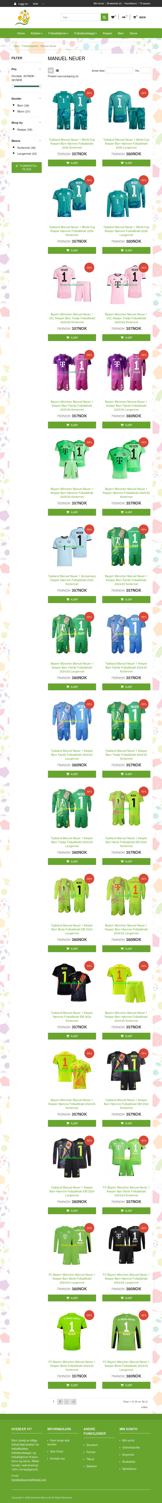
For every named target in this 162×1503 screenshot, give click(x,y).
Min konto (99, 3)
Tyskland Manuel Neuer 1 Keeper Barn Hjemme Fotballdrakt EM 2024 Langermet (72, 1191)
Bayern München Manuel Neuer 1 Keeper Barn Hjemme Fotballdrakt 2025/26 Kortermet (72, 493)
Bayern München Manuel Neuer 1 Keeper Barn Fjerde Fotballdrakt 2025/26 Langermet (126, 405)
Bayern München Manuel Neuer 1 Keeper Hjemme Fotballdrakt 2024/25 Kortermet (71, 1104)
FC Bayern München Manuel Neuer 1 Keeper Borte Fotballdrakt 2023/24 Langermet (126, 1366)
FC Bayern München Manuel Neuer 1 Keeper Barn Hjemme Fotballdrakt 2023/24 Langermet (126, 1278)
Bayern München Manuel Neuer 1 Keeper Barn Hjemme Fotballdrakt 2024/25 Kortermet (126, 1017)
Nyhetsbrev (129, 1469)
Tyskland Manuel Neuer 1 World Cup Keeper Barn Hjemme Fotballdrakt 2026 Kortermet (72, 143)
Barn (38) (23, 105)
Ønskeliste (128, 1462)
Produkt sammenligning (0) (63, 76)
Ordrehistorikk (131, 1447)
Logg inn (23, 4)
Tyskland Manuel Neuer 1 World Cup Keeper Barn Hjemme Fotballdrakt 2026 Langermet (126, 143)
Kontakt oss (57, 1458)
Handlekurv (130, 3)
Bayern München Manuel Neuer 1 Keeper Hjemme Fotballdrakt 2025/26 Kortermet (126, 493)
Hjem (17, 46)
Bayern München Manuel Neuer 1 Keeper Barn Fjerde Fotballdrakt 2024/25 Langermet (72, 667)
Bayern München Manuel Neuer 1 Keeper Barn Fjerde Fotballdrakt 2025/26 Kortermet (72, 405)
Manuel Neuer (48, 46)
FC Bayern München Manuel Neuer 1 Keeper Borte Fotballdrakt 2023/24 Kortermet (72, 1366)
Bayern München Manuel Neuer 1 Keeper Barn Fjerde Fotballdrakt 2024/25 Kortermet (126, 580)
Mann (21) (23, 111)
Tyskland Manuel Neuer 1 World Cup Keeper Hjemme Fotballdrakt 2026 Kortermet (72, 231)
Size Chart (56, 1451)
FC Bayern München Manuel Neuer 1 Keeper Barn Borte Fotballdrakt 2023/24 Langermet (72, 1278)
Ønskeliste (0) (114, 3)
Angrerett (128, 1454)
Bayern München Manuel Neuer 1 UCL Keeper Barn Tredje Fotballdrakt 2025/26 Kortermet (72, 318)
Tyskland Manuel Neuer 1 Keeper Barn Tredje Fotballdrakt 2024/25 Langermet (72, 842)
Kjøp (74, 163)
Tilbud (90, 1459)
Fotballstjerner (30, 46)
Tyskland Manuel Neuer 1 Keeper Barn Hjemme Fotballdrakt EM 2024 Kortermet (126, 1104)
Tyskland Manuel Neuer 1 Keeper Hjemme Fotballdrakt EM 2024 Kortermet (72, 1017)
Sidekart (91, 1466)
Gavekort (92, 1445)
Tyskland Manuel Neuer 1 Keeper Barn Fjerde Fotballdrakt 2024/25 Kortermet (126, 667)
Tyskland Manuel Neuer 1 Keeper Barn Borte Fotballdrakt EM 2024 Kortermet (126, 842)
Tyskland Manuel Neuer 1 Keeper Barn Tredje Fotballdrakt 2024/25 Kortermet (126, 754)
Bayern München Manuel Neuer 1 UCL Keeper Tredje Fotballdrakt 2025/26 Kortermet (126, 318)
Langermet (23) (27, 153)
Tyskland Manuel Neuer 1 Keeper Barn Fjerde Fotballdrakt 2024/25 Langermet (72, 754)
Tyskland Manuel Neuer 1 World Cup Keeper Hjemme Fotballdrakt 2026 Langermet (126, 231)
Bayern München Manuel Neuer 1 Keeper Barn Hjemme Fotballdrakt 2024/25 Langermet (126, 929)
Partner (91, 1452)
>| (73, 1401)
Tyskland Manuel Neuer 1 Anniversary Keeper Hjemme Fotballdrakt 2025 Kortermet (72, 580)
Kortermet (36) (26, 148)
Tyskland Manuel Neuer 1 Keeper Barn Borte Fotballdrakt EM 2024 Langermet (72, 929)
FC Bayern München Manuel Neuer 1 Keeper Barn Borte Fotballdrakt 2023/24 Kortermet (126, 1191)
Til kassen (145, 3)
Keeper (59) (24, 129)
